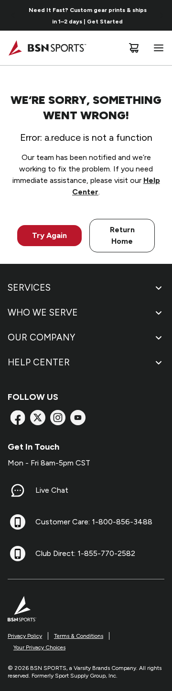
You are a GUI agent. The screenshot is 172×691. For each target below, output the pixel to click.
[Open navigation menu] (156, 47)
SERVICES (29, 287)
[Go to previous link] (13, 15)
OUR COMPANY (41, 337)
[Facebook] (18, 418)
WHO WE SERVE (43, 312)
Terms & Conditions (78, 636)
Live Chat (51, 490)
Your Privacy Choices (39, 647)
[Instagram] (58, 418)
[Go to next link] (161, 15)
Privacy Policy (25, 636)
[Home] (47, 48)
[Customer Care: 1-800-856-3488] (18, 522)
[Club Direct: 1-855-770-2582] (18, 554)
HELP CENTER (39, 362)
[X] (38, 418)
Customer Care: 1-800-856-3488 (93, 521)
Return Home (122, 235)
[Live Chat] (18, 490)
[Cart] (133, 47)
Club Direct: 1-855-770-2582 (85, 553)
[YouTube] (78, 418)
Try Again (49, 235)
